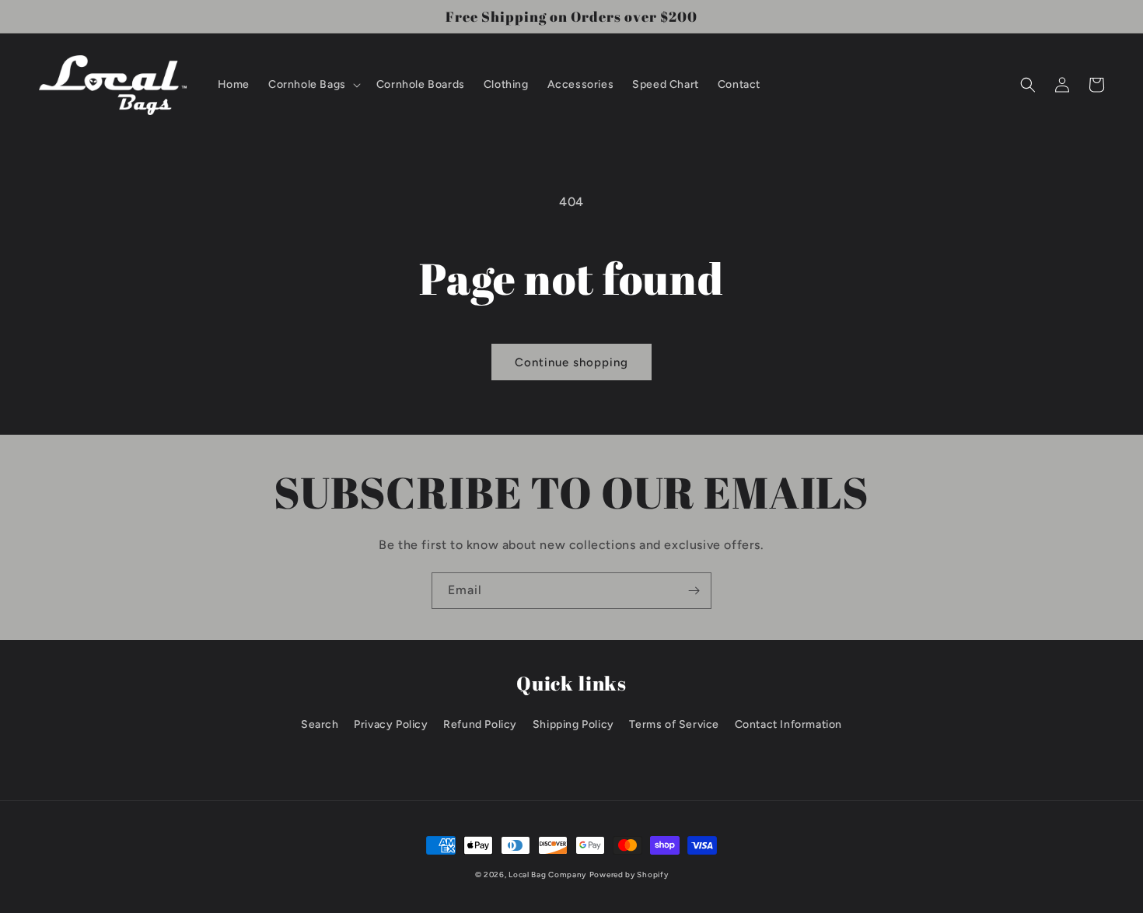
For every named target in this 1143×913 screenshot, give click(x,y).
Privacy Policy (391, 724)
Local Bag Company (547, 874)
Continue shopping (571, 362)
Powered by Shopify (629, 874)
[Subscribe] (693, 590)
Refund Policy (480, 724)
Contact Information (788, 724)
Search (320, 724)
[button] (313, 84)
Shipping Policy (573, 724)
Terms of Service (674, 724)
